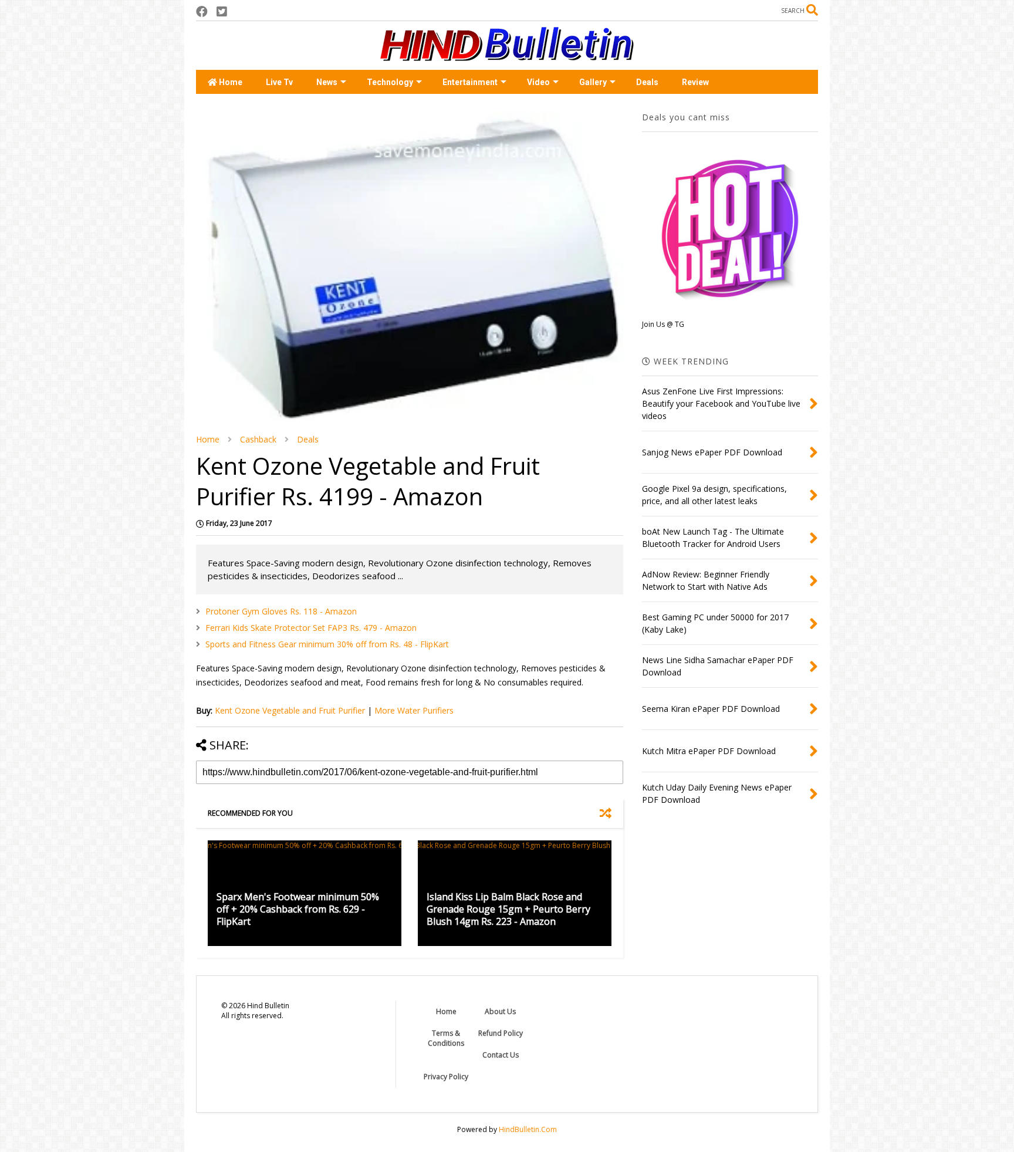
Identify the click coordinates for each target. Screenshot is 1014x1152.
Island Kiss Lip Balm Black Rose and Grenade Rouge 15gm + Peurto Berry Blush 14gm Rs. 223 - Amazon (508, 909)
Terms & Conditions (446, 1038)
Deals (647, 82)
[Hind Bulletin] (507, 55)
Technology (390, 82)
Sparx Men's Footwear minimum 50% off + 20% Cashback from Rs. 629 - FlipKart (298, 909)
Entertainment (470, 82)
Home (229, 82)
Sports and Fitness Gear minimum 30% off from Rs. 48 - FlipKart (327, 644)
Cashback (258, 439)
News (326, 82)
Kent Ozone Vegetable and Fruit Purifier (290, 710)
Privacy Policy (446, 1077)
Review (695, 82)
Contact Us (500, 1055)
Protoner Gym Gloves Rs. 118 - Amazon (281, 611)
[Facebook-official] (202, 11)
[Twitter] (222, 11)
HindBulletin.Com (528, 1129)
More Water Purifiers (414, 710)
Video (538, 82)
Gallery (593, 82)
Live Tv (279, 82)
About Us (500, 1011)
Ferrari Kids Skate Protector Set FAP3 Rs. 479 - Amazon (311, 627)
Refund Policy (500, 1033)
